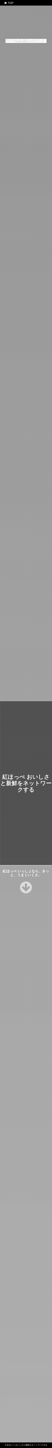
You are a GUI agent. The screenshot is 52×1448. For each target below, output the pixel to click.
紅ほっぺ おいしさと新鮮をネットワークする (26, 783)
